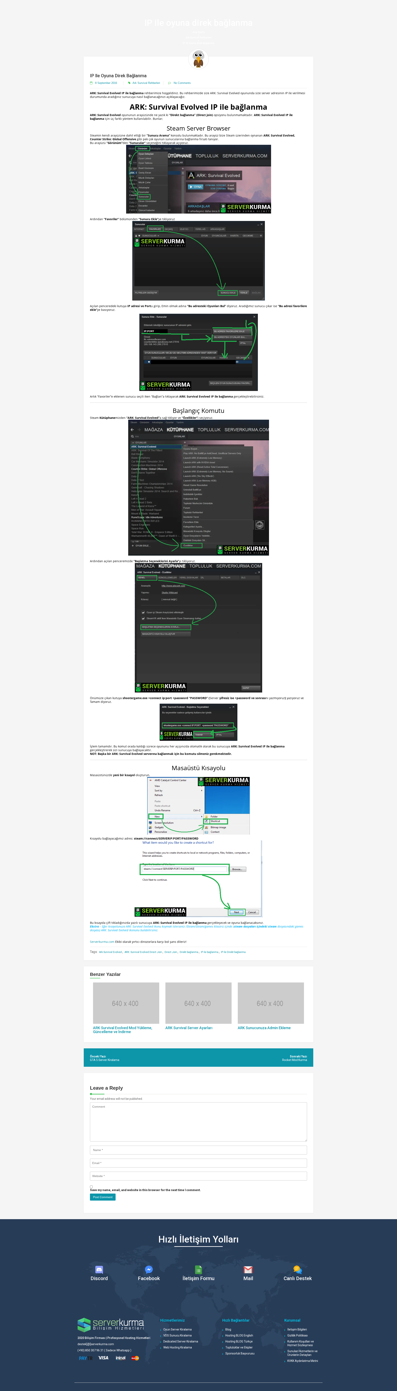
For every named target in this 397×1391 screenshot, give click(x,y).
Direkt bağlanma (189, 952)
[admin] (198, 59)
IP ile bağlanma (209, 952)
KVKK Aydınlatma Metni (302, 1360)
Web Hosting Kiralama (177, 1347)
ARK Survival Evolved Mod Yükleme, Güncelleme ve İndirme (122, 1030)
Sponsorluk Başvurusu (240, 1353)
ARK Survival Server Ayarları (188, 1028)
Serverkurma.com (102, 942)
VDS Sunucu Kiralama (177, 1335)
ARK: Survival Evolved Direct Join (143, 952)
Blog (228, 1329)
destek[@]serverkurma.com (96, 1344)
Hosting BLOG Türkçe (239, 1341)
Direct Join (171, 952)
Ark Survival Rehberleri (198, 37)
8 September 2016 (106, 82)
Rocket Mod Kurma (294, 1060)
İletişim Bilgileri (297, 1329)
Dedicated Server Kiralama (180, 1341)
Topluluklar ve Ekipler (239, 1347)
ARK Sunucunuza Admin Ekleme (264, 1028)
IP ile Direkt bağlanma (233, 952)
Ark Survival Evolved (110, 952)
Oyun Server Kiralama (177, 1329)
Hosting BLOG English (239, 1335)
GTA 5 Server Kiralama (104, 1060)
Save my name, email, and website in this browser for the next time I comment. (145, 1190)
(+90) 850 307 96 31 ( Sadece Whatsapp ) (104, 1350)
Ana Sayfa (199, 32)
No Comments (182, 82)
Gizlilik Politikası (297, 1335)
